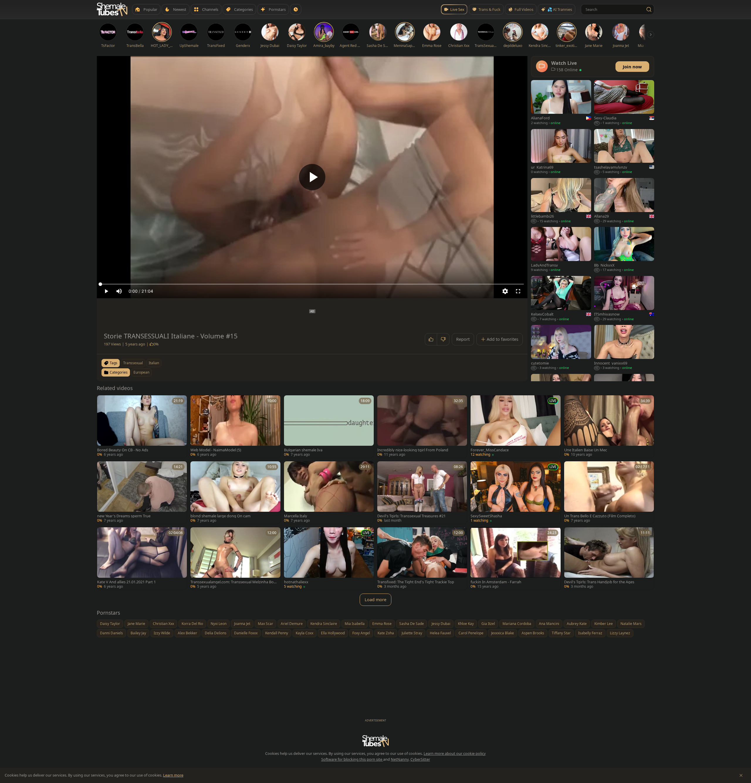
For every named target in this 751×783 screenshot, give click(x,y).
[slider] (312, 284)
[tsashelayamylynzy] (624, 152)
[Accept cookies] (741, 775)
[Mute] (119, 291)
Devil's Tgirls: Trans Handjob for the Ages (599, 582)
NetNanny (400, 759)
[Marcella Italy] (329, 492)
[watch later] (103, 402)
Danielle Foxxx (246, 633)
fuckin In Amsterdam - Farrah (496, 582)
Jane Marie (136, 623)
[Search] (649, 9)
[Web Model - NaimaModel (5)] (235, 426)
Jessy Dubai (441, 623)
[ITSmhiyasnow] (624, 299)
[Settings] (505, 291)
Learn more (173, 775)
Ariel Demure (292, 623)
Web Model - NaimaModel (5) (215, 450)
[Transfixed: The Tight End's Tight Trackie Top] (422, 558)
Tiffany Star (561, 633)
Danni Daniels (111, 633)
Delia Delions (215, 633)
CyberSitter (420, 759)
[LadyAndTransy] (561, 250)
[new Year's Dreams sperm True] (142, 492)
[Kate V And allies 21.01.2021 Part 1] (142, 558)
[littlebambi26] (561, 201)
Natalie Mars (631, 623)
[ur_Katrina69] (561, 152)
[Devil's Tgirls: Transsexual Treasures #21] (422, 492)
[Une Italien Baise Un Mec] (609, 426)
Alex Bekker (187, 633)
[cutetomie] (561, 348)
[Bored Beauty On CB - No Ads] (142, 426)
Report (463, 339)
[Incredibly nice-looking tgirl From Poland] (422, 426)
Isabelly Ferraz (590, 633)
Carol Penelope (471, 633)
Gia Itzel (488, 623)
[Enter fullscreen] (518, 291)
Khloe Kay (466, 623)
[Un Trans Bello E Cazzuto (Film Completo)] (609, 492)
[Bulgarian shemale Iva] (329, 426)
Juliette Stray (412, 633)
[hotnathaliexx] (329, 558)
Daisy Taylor (110, 623)
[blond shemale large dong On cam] (235, 492)
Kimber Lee (603, 623)
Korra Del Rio (192, 623)
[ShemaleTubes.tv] (112, 9)
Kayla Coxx (304, 633)
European (141, 372)
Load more (375, 599)
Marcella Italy (295, 516)
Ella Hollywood (333, 633)
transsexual (133, 362)
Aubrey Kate (577, 623)
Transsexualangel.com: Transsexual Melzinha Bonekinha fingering (233, 582)
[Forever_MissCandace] (515, 426)
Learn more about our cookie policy (455, 753)
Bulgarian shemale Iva (303, 450)
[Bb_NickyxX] (624, 250)
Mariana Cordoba (517, 623)
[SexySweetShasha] (515, 492)
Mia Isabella (355, 623)
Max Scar (265, 623)
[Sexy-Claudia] (624, 103)
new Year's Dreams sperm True (123, 516)
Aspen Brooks (533, 633)
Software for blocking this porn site (352, 759)
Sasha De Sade (411, 623)
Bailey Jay (138, 633)
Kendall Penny (276, 633)
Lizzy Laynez (620, 633)
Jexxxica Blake (502, 633)
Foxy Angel (361, 633)
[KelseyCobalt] (561, 299)
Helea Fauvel (440, 633)
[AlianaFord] (561, 103)
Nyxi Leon (218, 623)
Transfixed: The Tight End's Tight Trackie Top (415, 582)
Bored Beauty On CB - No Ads (122, 450)
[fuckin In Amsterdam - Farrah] (515, 558)
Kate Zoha (386, 633)
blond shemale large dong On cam (220, 516)
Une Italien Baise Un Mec (585, 450)
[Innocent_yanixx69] (624, 348)
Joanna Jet (242, 623)
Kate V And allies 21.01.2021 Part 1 (126, 582)
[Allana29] (624, 201)
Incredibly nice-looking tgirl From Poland (412, 450)
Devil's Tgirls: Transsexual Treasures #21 (411, 516)
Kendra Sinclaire (323, 623)
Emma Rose (382, 623)
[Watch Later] (295, 9)
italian (154, 362)
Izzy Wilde (162, 633)
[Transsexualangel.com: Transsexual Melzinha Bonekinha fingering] (235, 558)
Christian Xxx (163, 623)
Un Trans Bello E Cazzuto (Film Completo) (599, 516)
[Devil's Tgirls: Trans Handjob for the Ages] (609, 558)
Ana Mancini (549, 623)
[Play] (312, 177)
